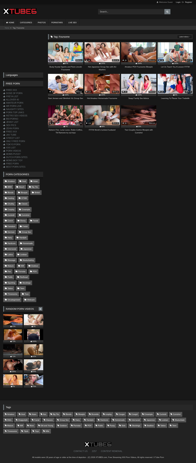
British (37, 192)
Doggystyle (23, 420)
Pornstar (21, 271)
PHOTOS (42, 22)
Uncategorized (14, 300)
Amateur (11, 181)
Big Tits (35, 187)
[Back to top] (188, 455)
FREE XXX (11, 90)
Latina (10, 254)
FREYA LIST (12, 96)
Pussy (112, 425)
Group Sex (26, 232)
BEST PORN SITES (15, 167)
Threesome (12, 294)
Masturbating (28, 260)
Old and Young (47, 425)
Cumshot (25, 215)
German (11, 232)
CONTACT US (81, 451)
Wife (47, 431)
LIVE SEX (72, 22)
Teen (22, 288)
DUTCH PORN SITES (16, 157)
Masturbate (180, 420)
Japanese (27, 249)
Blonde (10, 192)
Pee (9, 271)
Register (188, 2)
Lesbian (23, 254)
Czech (10, 221)
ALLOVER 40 (12, 100)
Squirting (11, 283)
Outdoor (34, 266)
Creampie (26, 209)
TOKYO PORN (13, 144)
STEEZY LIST (13, 138)
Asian (35, 181)
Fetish (25, 226)
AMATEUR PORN (14, 103)
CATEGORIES (26, 22)
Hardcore (11, 243)
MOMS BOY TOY (14, 160)
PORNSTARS (57, 22)
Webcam (31, 300)
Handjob (22, 237)
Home (7, 28)
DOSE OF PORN (14, 93)
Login (178, 2)
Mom (32, 425)
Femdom (11, 226)
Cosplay (11, 209)
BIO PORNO (12, 119)
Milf (22, 266)
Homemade (28, 243)
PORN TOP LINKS (15, 112)
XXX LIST (11, 148)
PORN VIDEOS (13, 151)
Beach (21, 187)
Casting (11, 198)
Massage (11, 260)
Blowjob (24, 192)
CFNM (24, 198)
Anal (24, 181)
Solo (123, 425)
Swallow (150, 425)
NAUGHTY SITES (15, 109)
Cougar (122, 414)
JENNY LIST (12, 122)
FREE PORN (12, 164)
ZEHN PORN (12, 128)
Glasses (49, 420)
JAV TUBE (11, 135)
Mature (11, 266)
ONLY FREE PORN (15, 141)
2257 (94, 451)
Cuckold (11, 215)
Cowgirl (134, 414)
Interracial (12, 249)
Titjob (26, 431)
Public (10, 277)
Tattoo (10, 288)
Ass (44, 414)
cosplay (108, 414)
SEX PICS (11, 125)
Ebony (23, 221)
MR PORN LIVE (13, 106)
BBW (10, 187)
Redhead (24, 277)
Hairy (10, 237)
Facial (35, 221)
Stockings (26, 283)
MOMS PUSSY (13, 154)
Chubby (11, 204)
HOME (11, 22)
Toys (27, 294)
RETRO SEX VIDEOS (16, 116)
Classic (24, 204)
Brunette (95, 414)
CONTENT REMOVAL (111, 451)
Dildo (9, 420)
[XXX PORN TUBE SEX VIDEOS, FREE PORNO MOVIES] (20, 11)
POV (35, 271)
